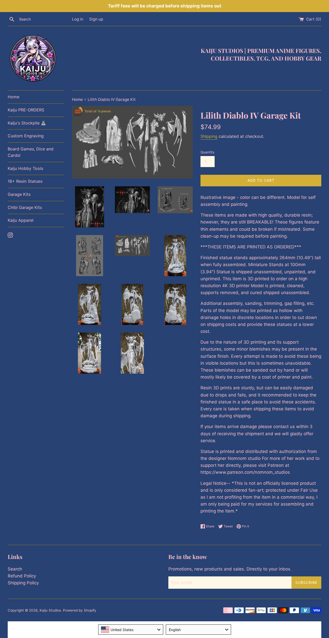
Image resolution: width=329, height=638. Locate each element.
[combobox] (130, 629)
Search (15, 569)
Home (13, 96)
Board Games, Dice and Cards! (30, 152)
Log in (77, 19)
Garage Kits (19, 194)
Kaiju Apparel (20, 220)
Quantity (207, 152)
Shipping (208, 136)
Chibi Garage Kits (25, 207)
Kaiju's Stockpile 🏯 (27, 122)
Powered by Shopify (79, 610)
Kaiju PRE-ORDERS (26, 109)
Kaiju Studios (50, 610)
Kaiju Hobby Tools (25, 168)
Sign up (96, 19)
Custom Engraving (26, 135)
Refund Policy (22, 575)
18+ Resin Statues (25, 181)
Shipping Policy (23, 582)
